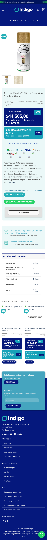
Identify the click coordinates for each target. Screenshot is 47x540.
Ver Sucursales (8, 430)
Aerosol (34, 21)
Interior (35, 284)
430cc (35, 263)
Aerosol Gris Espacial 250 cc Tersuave (11, 329)
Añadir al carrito (14, 195)
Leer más (29, 362)
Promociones (9, 476)
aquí (36, 244)
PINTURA (12, 21)
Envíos (6, 472)
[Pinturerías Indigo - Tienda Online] (23, 10)
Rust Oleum (35, 291)
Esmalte (36, 274)
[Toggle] (4, 256)
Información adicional (15, 256)
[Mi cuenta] (38, 10)
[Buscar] (9, 10)
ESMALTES (23, 21)
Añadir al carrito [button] (9, 362)
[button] (3, 10)
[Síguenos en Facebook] (3, 521)
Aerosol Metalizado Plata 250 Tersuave (35, 329)
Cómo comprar (9, 468)
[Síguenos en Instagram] (6, 521)
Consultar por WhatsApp (20, 202)
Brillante (36, 279)
